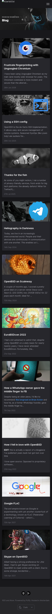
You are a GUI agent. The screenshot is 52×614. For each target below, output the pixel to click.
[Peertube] (29, 593)
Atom (12, 600)
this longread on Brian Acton (29, 399)
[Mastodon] (23, 593)
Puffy (28, 600)
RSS (4, 600)
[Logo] (8, 4)
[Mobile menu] (48, 4)
